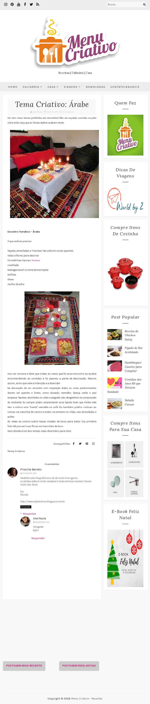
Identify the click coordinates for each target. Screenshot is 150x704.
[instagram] (5, 4)
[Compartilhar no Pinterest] (87, 444)
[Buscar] (144, 4)
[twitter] (31, 4)
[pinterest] (12, 4)
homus (36, 260)
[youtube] (18, 4)
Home (13, 86)
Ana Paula (39, 518)
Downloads (95, 86)
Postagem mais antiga (79, 665)
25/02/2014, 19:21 (29, 473)
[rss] (37, 4)
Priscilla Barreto (31, 469)
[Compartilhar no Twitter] (80, 444)
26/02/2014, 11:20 (42, 522)
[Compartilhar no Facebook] (73, 444)
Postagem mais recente (24, 665)
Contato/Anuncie (125, 86)
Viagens (71, 86)
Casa (52, 86)
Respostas (29, 513)
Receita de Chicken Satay (131, 335)
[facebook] (25, 4)
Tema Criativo (66, 111)
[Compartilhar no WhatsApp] (93, 444)
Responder (25, 507)
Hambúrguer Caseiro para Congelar (133, 367)
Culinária (31, 86)
